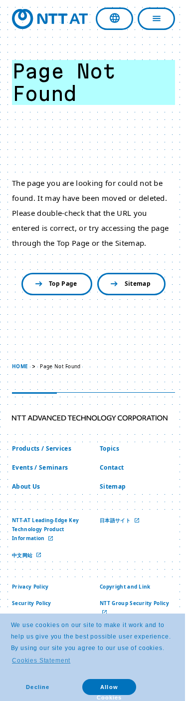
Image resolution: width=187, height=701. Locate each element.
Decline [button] (37, 687)
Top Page (59, 283)
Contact (108, 467)
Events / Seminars (40, 467)
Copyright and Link (121, 586)
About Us (26, 486)
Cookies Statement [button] (41, 660)
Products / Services (41, 448)
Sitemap (134, 283)
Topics (106, 448)
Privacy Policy (30, 586)
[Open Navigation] (149, 18)
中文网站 (23, 554)
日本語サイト (112, 519)
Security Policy (31, 603)
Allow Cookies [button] (109, 689)
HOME (20, 366)
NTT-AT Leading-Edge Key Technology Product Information (45, 528)
